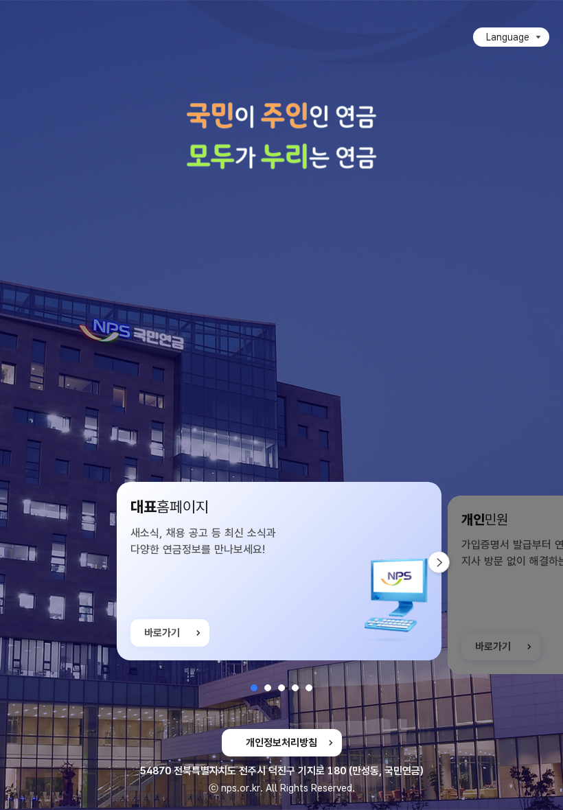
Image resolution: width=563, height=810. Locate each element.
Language (507, 37)
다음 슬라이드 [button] (449, 562)
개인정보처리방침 (281, 743)
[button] (254, 687)
